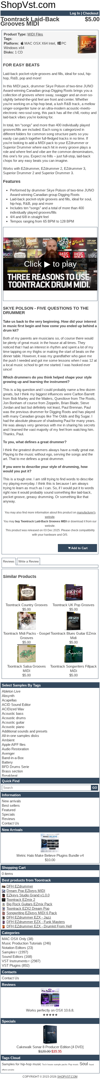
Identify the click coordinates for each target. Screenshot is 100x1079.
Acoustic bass (12, 713)
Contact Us (10, 823)
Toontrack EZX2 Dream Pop (28, 908)
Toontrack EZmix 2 (21, 900)
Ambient (8, 740)
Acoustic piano (13, 727)
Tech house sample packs (54, 1064)
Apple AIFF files (14, 744)
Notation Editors (14, 948)
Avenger (8, 753)
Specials (8, 814)
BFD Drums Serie (15, 767)
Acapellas (9, 700)
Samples (8, 952)
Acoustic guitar (13, 722)
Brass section (12, 771)
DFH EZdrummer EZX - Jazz (29, 917)
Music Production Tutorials (22, 943)
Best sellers (11, 805)
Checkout (90, 13)
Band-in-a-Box (13, 758)
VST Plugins (11, 965)
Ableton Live (11, 691)
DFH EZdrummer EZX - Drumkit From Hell (39, 926)
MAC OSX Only (14, 939)
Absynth (8, 696)
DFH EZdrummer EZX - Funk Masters (36, 922)
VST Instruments (15, 961)
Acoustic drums (14, 718)
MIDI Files (35, 34)
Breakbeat (9, 776)
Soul (84, 1063)
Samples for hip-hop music (21, 1064)
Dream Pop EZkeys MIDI (26, 891)
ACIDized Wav (13, 709)
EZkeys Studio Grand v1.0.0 (28, 895)
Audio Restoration (15, 749)
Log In (75, 13)
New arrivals (11, 801)
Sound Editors (12, 957)
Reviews (8, 819)
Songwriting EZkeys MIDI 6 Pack (32, 913)
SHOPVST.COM (67, 1076)
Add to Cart (79, 548)
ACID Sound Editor (16, 705)
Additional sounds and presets (24, 731)
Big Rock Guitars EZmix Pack (29, 904)
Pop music (73, 1064)
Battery (7, 762)
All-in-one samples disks (20, 736)
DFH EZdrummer (20, 886)
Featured (8, 810)
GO (94, 787)
